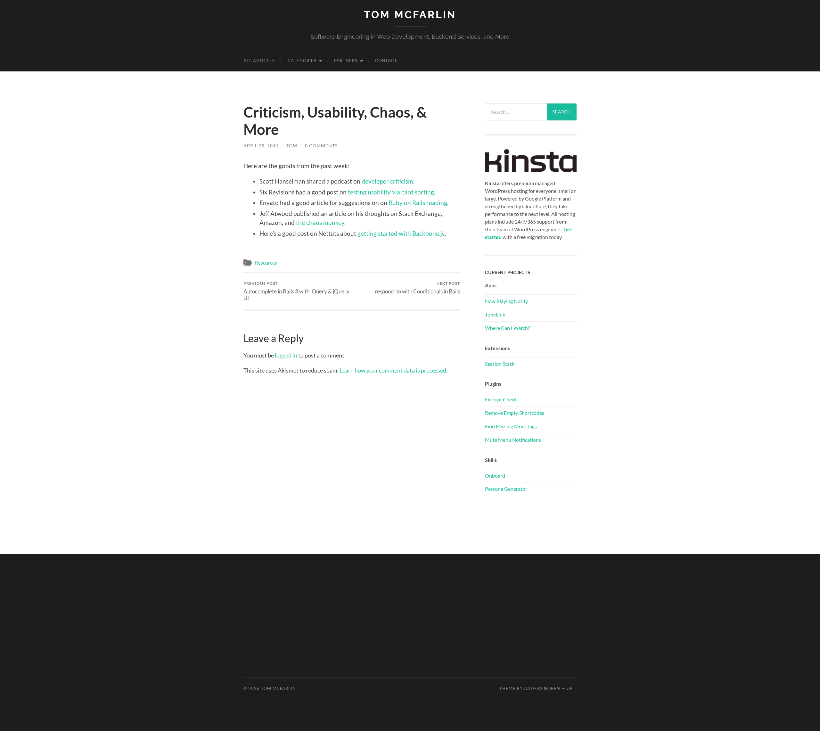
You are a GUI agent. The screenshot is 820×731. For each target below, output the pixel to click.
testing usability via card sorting (391, 192)
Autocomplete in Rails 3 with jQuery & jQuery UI (296, 291)
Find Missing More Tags (511, 426)
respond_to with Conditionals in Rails (417, 288)
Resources (266, 263)
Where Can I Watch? (507, 328)
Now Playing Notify (506, 301)
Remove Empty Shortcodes (514, 413)
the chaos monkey (320, 222)
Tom (291, 145)
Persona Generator (506, 489)
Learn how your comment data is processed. (393, 370)
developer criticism (387, 181)
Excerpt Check (501, 399)
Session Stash (500, 364)
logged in (286, 355)
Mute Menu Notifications (513, 440)
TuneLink (495, 314)
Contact (386, 60)
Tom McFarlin (410, 15)
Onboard (495, 475)
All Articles (259, 60)
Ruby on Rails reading (418, 202)
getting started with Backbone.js (401, 233)
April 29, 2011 (261, 145)
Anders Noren (542, 688)
